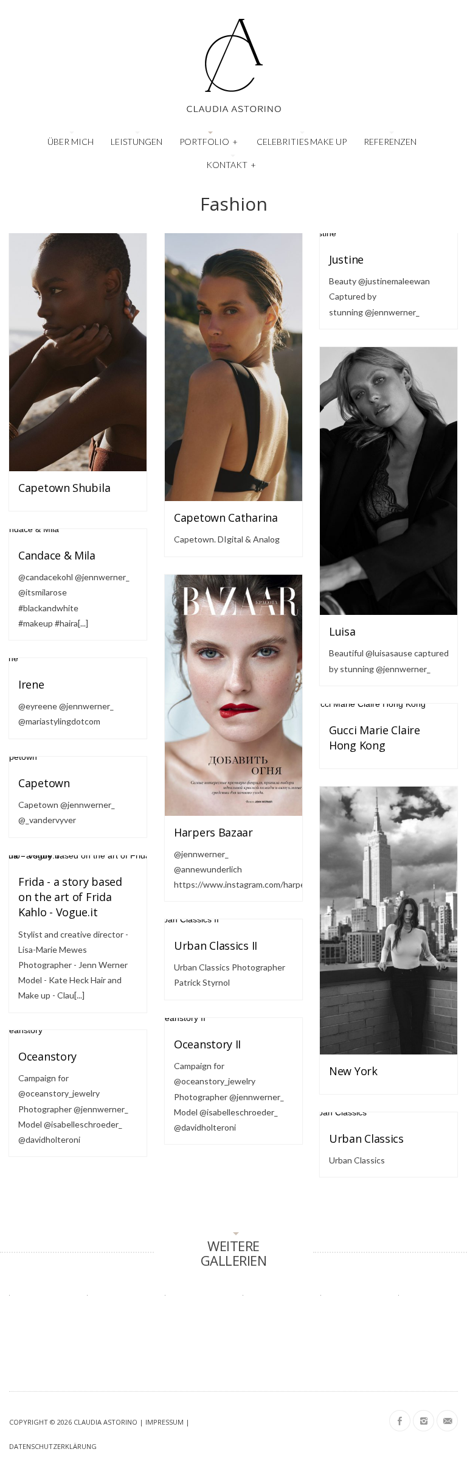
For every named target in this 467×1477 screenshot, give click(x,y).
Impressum (164, 1421)
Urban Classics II (215, 945)
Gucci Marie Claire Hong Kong (374, 738)
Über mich (70, 141)
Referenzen (390, 141)
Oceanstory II (207, 1044)
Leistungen (136, 141)
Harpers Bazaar (213, 832)
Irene (31, 684)
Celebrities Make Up (302, 141)
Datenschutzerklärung (53, 1446)
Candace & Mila (56, 555)
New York (353, 1071)
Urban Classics (366, 1138)
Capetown (44, 783)
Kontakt (231, 165)
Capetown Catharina (226, 517)
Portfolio (208, 141)
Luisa (342, 631)
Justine (346, 259)
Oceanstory (47, 1056)
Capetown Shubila (64, 487)
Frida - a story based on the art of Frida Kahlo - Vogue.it (70, 896)
